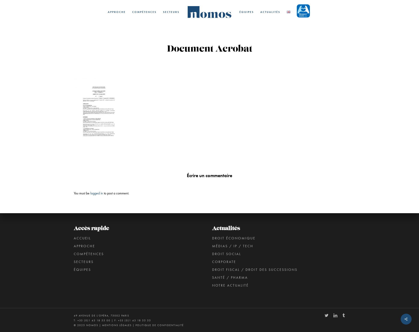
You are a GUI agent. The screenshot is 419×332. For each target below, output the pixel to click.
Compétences (89, 254)
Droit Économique (234, 238)
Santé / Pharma (230, 277)
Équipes (82, 269)
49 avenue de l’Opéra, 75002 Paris (101, 315)
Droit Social (226, 254)
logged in (96, 193)
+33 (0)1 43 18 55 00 (93, 320)
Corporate (224, 261)
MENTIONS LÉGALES (117, 325)
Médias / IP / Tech (232, 246)
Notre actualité (230, 285)
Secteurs (84, 261)
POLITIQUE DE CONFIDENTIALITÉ (160, 325)
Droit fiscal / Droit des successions (254, 269)
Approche (84, 246)
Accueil (82, 238)
